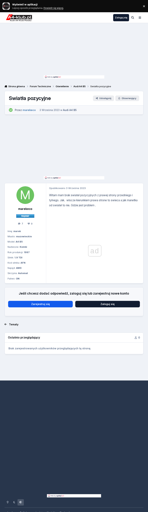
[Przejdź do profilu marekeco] (11, 110)
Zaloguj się (108, 304)
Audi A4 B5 (70, 110)
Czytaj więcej (8, 6)
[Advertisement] (74, 50)
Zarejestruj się (40, 304)
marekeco (25, 209)
